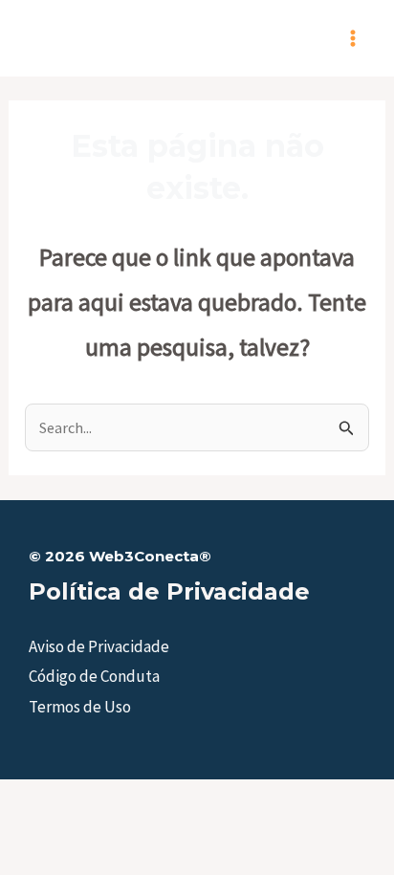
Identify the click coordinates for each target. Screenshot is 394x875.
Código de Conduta (94, 676)
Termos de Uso (80, 706)
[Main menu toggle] (354, 38)
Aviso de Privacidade (99, 646)
